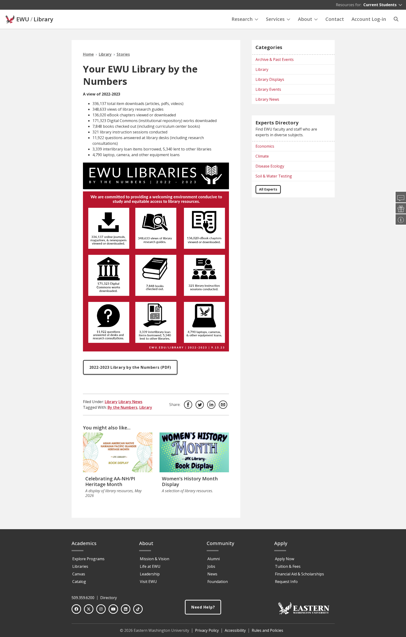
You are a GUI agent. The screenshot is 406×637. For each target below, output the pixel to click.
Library (43, 19)
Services (275, 19)
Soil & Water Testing (273, 176)
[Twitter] (88, 609)
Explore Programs (88, 558)
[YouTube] (113, 609)
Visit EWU (148, 581)
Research (242, 19)
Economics (264, 146)
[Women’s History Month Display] (194, 452)
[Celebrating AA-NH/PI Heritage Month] (117, 452)
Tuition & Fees (288, 566)
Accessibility (235, 630)
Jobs (211, 566)
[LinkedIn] (125, 609)
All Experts (268, 189)
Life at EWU (150, 566)
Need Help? (203, 607)
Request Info (286, 581)
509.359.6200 (83, 597)
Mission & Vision (154, 558)
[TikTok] (138, 609)
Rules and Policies (267, 630)
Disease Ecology (269, 166)
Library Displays (269, 79)
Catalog (79, 581)
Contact (334, 19)
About (305, 19)
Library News (130, 401)
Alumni (213, 558)
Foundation (217, 581)
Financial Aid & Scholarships (299, 574)
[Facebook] (76, 609)
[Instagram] (101, 609)
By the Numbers (122, 407)
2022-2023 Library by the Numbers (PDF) (130, 367)
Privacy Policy (207, 630)
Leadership (150, 574)
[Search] (396, 19)
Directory (108, 597)
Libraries (80, 566)
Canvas (78, 574)
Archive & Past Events (274, 59)
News (212, 574)
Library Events (268, 89)
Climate (262, 156)
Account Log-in (368, 19)
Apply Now (284, 558)
